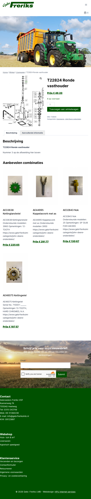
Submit (61, 374)
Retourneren (6, 468)
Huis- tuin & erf (7, 437)
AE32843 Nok (71, 210)
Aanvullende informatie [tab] (32, 133)
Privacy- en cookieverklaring (13, 476)
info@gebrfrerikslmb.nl (18, 416)
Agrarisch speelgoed (10, 444)
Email (23, 360)
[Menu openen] (86, 5)
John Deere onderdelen (73, 119)
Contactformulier (8, 465)
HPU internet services (65, 492)
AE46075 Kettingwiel (15, 295)
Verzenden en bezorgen (11, 461)
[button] (41, 78)
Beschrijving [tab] (11, 133)
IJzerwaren (60, 119)
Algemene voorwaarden (11, 472)
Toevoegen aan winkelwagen (64, 109)
